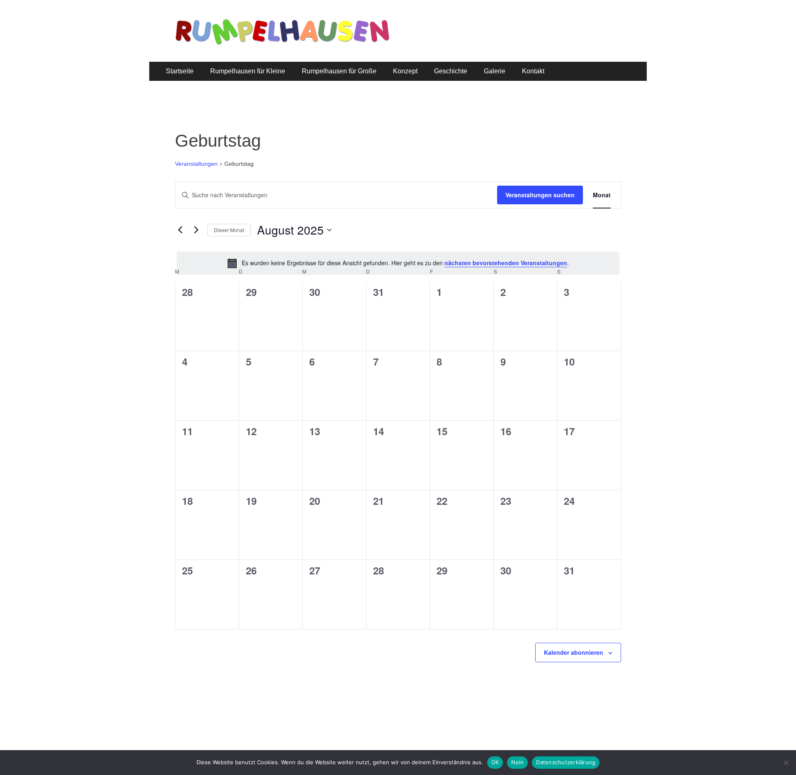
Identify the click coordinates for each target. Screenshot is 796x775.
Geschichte (450, 71)
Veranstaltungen (196, 163)
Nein (517, 762)
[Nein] (785, 762)
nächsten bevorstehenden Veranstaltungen (505, 263)
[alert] (398, 263)
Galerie (494, 71)
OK (495, 762)
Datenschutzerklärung (565, 762)
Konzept (405, 71)
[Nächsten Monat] (196, 230)
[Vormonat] (180, 230)
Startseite (180, 71)
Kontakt (533, 71)
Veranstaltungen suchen (540, 195)
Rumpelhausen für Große (339, 71)
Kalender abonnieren (573, 652)
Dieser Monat (229, 229)
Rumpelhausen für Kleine (247, 71)
